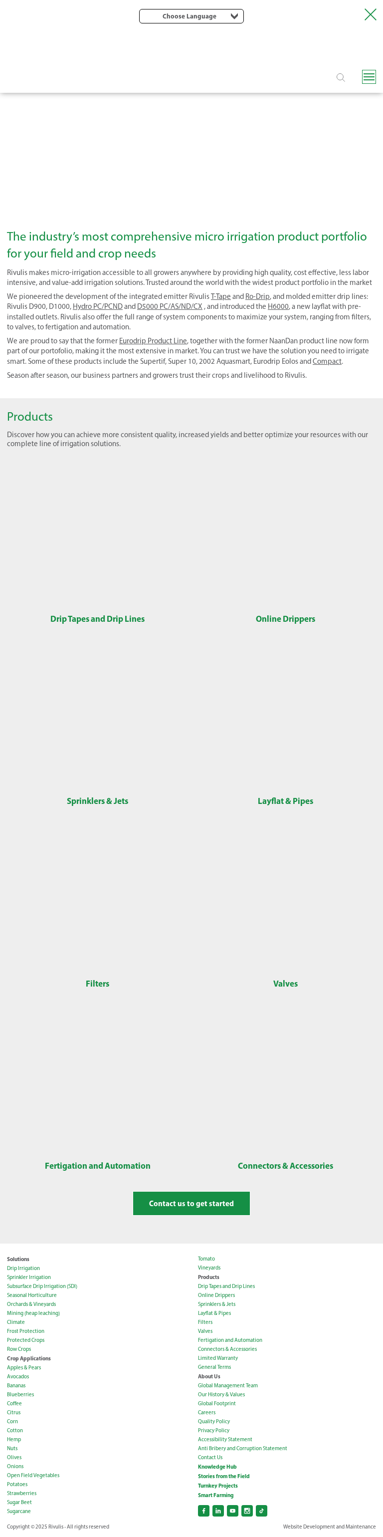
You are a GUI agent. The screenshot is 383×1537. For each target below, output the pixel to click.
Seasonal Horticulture (32, 1295)
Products (208, 1277)
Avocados (18, 1376)
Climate (16, 1322)
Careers (206, 1412)
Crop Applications (29, 1358)
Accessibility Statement (225, 1439)
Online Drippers (216, 1295)
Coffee (14, 1403)
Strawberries (21, 1493)
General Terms (214, 1367)
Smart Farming (215, 1495)
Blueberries (20, 1394)
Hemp (14, 1439)
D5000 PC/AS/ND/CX (169, 306)
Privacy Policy (213, 1430)
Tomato (206, 1259)
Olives (14, 1457)
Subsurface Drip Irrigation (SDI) (42, 1286)
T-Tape (221, 296)
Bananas (16, 1385)
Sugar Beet (19, 1502)
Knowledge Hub (217, 1466)
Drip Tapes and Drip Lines (226, 1286)
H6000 (278, 306)
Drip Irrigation (23, 1268)
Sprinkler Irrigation (29, 1277)
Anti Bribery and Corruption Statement (242, 1448)
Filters (205, 1322)
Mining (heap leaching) (33, 1313)
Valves (205, 1331)
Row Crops (19, 1349)
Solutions (18, 1259)
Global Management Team (228, 1385)
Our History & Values (221, 1394)
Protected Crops (25, 1340)
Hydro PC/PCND (98, 306)
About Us (209, 1376)
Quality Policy (214, 1421)
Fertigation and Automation (230, 1340)
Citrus (13, 1412)
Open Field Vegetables (33, 1475)
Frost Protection (25, 1331)
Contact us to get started (191, 1203)
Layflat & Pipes (214, 1313)
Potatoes (17, 1484)
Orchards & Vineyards (31, 1304)
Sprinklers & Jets (216, 1304)
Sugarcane (19, 1511)
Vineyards (209, 1268)
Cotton (15, 1430)
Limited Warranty (218, 1358)
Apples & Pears (24, 1367)
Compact (327, 361)
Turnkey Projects (218, 1485)
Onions (15, 1466)
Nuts (12, 1448)
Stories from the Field (224, 1476)
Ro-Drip (257, 296)
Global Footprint (217, 1403)
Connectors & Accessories (227, 1349)
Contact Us (210, 1457)
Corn (12, 1421)
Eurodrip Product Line (153, 340)
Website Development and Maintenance (329, 1527)
